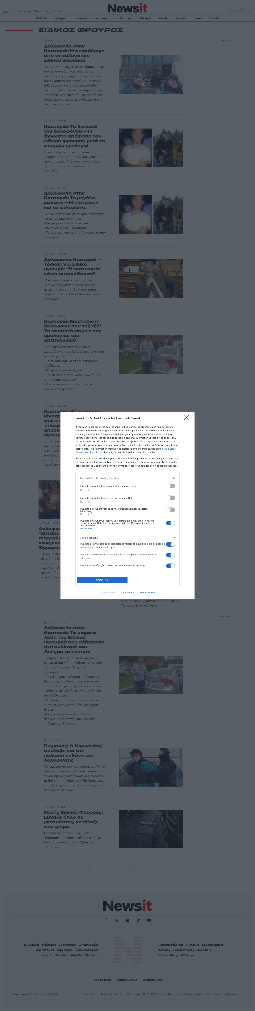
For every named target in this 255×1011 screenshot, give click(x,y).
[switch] (170, 486)
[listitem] (127, 478)
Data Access (127, 592)
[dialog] (127, 505)
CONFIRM (102, 580)
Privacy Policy (147, 592)
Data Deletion (107, 592)
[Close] (187, 418)
